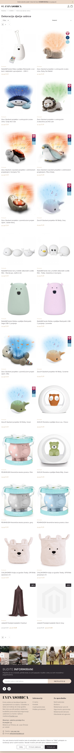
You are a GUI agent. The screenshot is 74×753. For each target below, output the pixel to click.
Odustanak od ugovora (62, 714)
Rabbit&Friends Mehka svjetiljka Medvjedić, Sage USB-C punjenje (16, 322)
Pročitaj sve (13, 716)
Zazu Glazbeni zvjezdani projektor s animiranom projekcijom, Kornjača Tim (18, 171)
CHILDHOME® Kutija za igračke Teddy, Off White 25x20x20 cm (18, 574)
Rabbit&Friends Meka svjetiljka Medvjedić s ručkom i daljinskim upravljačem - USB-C (18, 70)
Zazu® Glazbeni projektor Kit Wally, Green (16, 422)
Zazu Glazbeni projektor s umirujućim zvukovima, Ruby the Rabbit (53, 70)
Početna (3, 10)
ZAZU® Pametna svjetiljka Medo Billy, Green (52, 472)
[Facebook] (4, 688)
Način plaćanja (59, 702)
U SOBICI (11, 10)
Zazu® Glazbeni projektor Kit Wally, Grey (51, 220)
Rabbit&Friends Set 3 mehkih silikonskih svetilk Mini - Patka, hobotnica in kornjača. (53, 272)
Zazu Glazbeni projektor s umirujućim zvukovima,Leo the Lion (50, 120)
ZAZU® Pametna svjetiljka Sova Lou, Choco (52, 422)
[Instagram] (9, 688)
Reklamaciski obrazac (61, 712)
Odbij (21, 747)
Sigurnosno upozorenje (62, 709)
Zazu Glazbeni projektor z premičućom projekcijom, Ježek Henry (17, 221)
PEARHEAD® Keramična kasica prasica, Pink (17, 472)
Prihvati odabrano (35, 747)
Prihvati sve (51, 747)
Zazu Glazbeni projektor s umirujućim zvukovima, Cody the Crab (17, 120)
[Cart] (71, 6)
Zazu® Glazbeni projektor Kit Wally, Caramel (52, 372)
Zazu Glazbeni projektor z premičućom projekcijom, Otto (17, 373)
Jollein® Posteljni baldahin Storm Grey (50, 623)
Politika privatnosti (39, 709)
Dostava (57, 704)
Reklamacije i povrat (61, 707)
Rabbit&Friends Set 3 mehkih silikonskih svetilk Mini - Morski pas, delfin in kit (17, 272)
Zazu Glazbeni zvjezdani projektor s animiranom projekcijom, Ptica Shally (54, 171)
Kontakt (35, 704)
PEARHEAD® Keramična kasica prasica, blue (52, 522)
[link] (68, 6)
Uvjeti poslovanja (39, 707)
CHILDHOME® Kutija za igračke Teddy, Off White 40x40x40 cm (54, 574)
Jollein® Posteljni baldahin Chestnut (14, 623)
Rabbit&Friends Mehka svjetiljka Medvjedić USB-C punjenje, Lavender (54, 322)
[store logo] (13, 6)
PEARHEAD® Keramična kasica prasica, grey (17, 522)
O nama (35, 702)
